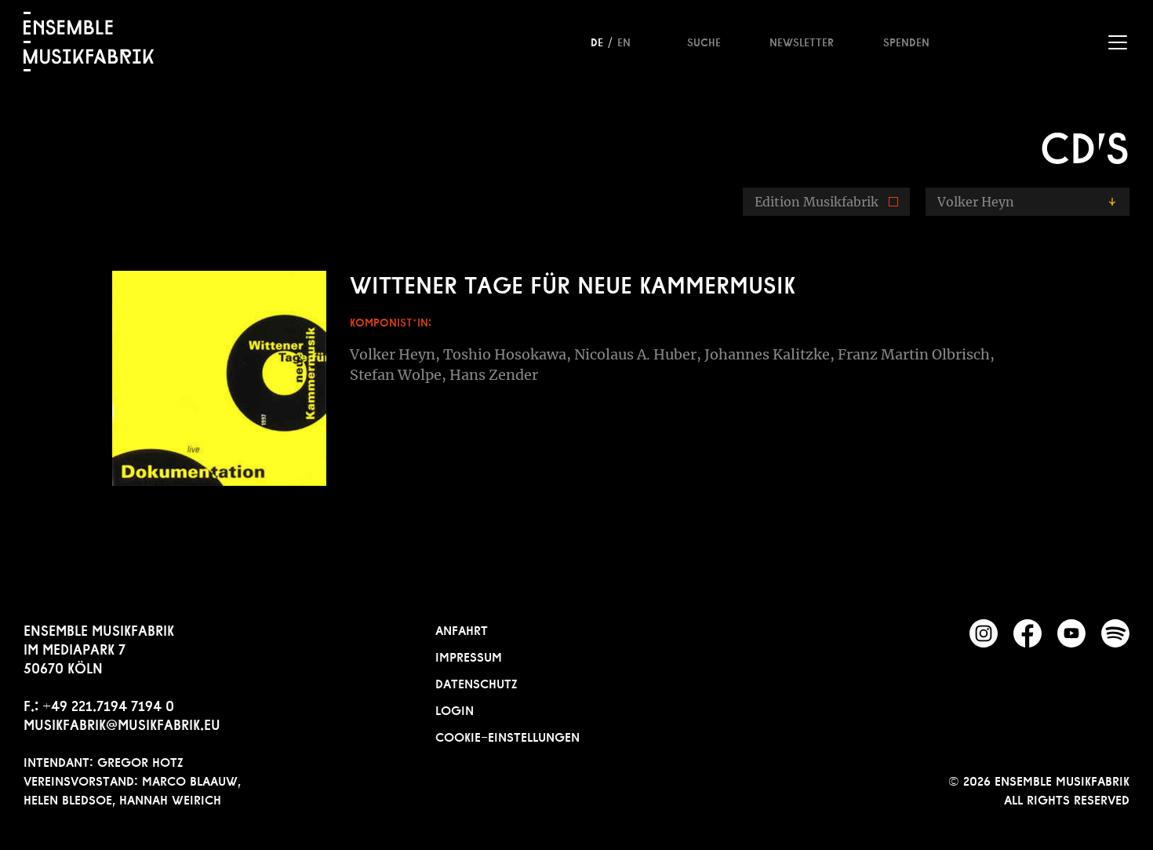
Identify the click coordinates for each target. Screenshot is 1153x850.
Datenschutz (476, 682)
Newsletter (801, 40)
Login (454, 708)
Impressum (468, 655)
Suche (704, 40)
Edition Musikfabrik (816, 202)
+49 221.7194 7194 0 (108, 704)
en (624, 40)
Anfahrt (461, 628)
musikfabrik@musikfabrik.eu (122, 723)
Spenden (906, 40)
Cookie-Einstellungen (507, 735)
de (597, 40)
